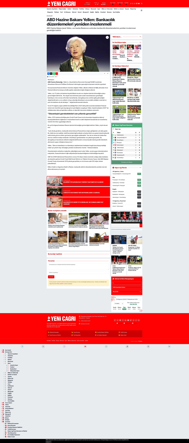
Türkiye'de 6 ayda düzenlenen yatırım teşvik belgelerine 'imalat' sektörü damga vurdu (118, 250)
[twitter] (43, 346)
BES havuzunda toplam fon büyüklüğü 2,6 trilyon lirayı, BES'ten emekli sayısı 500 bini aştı (98, 227)
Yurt (61, 12)
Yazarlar (7, 406)
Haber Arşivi (123, 335)
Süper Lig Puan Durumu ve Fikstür (17, 431)
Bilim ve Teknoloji (107, 9)
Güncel (74, 12)
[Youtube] (128, 320)
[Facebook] (115, 320)
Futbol (12, 367)
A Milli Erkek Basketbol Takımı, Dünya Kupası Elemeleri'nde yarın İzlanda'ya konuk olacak (119, 270)
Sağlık (92, 12)
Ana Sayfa (8, 350)
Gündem (75, 9)
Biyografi (86, 12)
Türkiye (56, 12)
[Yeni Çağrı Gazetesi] (61, 3)
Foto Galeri (8, 402)
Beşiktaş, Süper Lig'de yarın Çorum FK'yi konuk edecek (134, 269)
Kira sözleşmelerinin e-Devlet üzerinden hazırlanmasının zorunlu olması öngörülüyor (78, 245)
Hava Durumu (77, 332)
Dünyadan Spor (14, 370)
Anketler (7, 416)
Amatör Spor (14, 365)
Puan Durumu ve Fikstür (55, 335)
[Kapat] (188, 440)
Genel (80, 12)
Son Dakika (116, 12)
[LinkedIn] (125, 320)
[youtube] (85, 346)
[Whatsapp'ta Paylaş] (54, 73)
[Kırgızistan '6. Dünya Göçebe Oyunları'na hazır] (134, 239)
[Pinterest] (120, 320)
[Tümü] (140, 36)
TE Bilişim (140, 341)
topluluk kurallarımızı (61, 281)
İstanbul (103, 12)
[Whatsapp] (136, 320)
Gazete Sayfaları (52, 9)
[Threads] (133, 320)
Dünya (87, 9)
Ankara (115, 245)
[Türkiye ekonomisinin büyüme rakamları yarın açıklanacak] (57, 218)
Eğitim (97, 12)
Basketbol (13, 369)
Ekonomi (93, 9)
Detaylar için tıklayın (126, 162)
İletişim (7, 419)
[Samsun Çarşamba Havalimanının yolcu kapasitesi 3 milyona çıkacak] (78, 218)
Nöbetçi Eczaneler (54, 332)
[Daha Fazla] (56, 73)
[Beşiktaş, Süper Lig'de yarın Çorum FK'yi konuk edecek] (134, 260)
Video (7, 404)
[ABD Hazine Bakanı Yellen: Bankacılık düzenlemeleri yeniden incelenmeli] (78, 53)
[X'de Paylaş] (51, 73)
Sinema (109, 12)
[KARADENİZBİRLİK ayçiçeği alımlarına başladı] (99, 236)
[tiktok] (127, 346)
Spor (98, 9)
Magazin (50, 12)
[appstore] (119, 323)
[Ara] (141, 4)
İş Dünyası (67, 12)
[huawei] (134, 323)
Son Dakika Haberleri (102, 335)
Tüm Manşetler (77, 335)
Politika (81, 9)
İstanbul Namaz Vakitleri (103, 332)
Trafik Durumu (123, 332)
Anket (69, 9)
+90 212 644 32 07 (85, 320)
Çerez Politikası (133, 439)
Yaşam (127, 9)
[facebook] (22, 346)
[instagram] (64, 346)
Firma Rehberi (9, 408)
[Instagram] (123, 320)
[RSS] (139, 320)
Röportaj (133, 9)
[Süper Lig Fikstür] (140, 167)
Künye (7, 418)
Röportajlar (62, 9)
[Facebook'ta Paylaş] (48, 73)
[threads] (148, 346)
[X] (117, 320)
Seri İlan (7, 410)
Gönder (51, 276)
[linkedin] (169, 346)
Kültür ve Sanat (119, 9)
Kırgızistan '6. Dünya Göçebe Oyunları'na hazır (134, 249)
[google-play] (127, 323)
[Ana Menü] (141, 10)
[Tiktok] (131, 320)
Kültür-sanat (132, 245)
